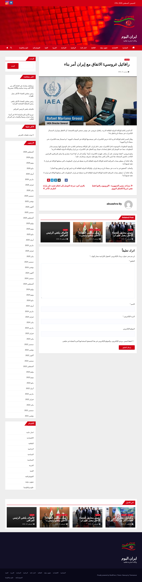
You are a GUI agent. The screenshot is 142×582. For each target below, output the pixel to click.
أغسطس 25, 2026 (93, 524)
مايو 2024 (30, 300)
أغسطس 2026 (28, 152)
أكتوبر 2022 (29, 355)
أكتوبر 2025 (29, 207)
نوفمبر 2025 (29, 201)
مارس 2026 (29, 179)
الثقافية (93, 48)
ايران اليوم (129, 36)
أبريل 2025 (30, 240)
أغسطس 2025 (28, 218)
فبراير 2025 (29, 251)
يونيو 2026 (30, 163)
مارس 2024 (29, 311)
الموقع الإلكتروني (129, 329)
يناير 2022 (30, 405)
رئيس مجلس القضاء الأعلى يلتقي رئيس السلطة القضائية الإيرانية (54, 520)
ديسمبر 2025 (29, 196)
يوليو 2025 (30, 223)
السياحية (63, 48)
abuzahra (112, 203)
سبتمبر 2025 (29, 212)
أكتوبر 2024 (29, 273)
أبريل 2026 (30, 174)
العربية (54, 48)
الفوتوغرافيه (36, 48)
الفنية (46, 48)
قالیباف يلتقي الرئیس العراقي (57, 234)
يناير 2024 (30, 322)
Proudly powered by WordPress (107, 575)
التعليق (132, 261)
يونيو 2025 (30, 229)
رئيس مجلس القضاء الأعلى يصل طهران (122, 234)
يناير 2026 (30, 190)
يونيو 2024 (30, 295)
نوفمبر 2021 (29, 416)
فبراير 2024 (29, 317)
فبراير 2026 (29, 185)
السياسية (125, 48)
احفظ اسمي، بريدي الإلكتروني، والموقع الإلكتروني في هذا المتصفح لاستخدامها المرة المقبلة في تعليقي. (97, 341)
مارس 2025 (29, 245)
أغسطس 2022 (28, 366)
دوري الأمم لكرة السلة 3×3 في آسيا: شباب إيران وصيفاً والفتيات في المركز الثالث (20, 117)
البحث (31, 59)
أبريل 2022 (30, 388)
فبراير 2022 (29, 399)
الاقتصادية (115, 48)
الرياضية (73, 48)
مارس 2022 (29, 394)
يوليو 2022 (30, 372)
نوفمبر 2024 (29, 267)
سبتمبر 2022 (29, 361)
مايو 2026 (30, 168)
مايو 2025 (30, 234)
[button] (11, 48)
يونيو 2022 (30, 377)
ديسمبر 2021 (29, 410)
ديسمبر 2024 (29, 262)
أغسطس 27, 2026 (126, 524)
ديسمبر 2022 (29, 344)
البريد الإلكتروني (129, 316)
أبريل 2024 (30, 306)
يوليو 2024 (30, 289)
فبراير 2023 (29, 333)
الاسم (132, 304)
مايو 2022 (30, 383)
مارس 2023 (29, 328)
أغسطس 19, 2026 (27, 524)
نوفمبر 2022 (29, 350)
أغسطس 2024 (28, 284)
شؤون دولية (103, 48)
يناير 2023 (30, 339)
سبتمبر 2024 (29, 278)
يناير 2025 (30, 256)
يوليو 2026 (30, 157)
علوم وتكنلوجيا (23, 48)
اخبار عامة (83, 48)
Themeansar (133, 575)
